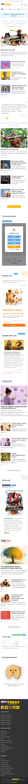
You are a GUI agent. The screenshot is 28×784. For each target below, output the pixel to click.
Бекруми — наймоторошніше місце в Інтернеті (18, 455)
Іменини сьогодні (4, 762)
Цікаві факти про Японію (6, 718)
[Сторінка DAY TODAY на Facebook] (2, 707)
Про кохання (23, 123)
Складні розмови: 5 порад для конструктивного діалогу (18, 425)
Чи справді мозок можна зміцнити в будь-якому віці (11, 567)
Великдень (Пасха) (5, 733)
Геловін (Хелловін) (5, 746)
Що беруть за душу (14, 125)
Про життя (8, 123)
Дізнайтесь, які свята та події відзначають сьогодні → (14, 15)
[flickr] (21, 1)
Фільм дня (14, 23)
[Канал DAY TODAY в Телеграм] (18, 707)
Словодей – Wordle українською (8, 773)
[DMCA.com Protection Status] (15, 779)
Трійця (2, 738)
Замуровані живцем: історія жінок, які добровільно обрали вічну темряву (19, 87)
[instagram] (19, 1)
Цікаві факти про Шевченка (6, 716)
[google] (11, 1)
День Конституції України (6, 740)
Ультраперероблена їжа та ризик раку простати (18, 580)
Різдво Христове (4, 749)
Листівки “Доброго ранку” (6, 770)
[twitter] (6, 1)
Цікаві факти (21, 333)
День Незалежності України (6, 742)
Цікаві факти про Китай (6, 720)
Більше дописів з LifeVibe (13, 626)
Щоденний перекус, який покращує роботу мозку (18, 612)
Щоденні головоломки (7, 221)
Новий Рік (3, 751)
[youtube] (16, 1)
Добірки (13, 485)
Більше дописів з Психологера (13, 470)
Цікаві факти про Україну (6, 714)
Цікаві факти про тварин (6, 724)
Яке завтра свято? (5, 764)
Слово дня (21, 23)
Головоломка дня (22, 21)
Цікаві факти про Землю (6, 722)
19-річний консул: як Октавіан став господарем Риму (18, 73)
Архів (16, 273)
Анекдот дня (13, 21)
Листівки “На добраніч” (5, 771)
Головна (2, 758)
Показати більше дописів (13, 206)
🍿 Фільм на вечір (6, 485)
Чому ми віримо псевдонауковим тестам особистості (14, 407)
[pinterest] (14, 1)
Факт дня (7, 23)
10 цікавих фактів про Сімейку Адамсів (17, 177)
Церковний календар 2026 (6, 766)
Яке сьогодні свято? (5, 760)
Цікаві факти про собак (8, 50)
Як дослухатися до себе (18, 61)
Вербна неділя (4, 731)
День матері (3, 735)
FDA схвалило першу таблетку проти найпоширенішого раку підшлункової (17, 597)
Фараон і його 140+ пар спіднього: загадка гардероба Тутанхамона (18, 191)
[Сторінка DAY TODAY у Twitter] (6, 707)
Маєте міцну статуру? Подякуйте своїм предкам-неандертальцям (18, 162)
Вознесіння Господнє (5, 736)
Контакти (3, 775)
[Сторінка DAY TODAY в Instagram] (10, 707)
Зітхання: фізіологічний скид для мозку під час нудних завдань (19, 440)
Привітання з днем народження (7, 768)
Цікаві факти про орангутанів (9, 149)
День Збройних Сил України (6, 748)
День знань (3, 744)
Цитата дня (5, 21)
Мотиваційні (15, 123)
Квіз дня (19, 26)
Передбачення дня (11, 26)
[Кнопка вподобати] (7, 118)
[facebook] (8, 1)
